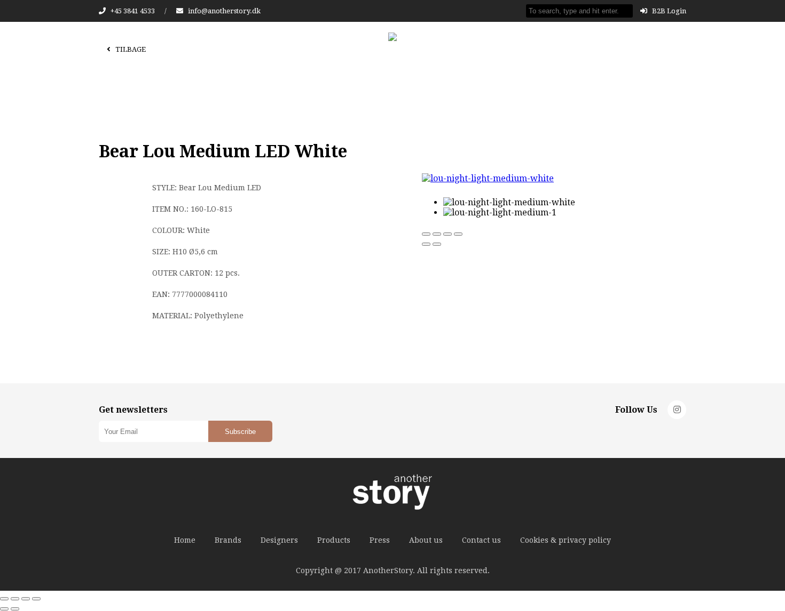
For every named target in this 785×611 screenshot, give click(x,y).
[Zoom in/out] (458, 234)
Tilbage (130, 49)
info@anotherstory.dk (224, 11)
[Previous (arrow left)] (426, 244)
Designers (279, 540)
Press (380, 540)
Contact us (481, 540)
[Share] (437, 234)
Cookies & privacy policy (565, 540)
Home (184, 540)
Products (333, 540)
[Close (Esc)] (426, 234)
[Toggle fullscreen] (447, 234)
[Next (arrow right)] (437, 244)
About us (426, 540)
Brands (228, 540)
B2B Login (668, 11)
